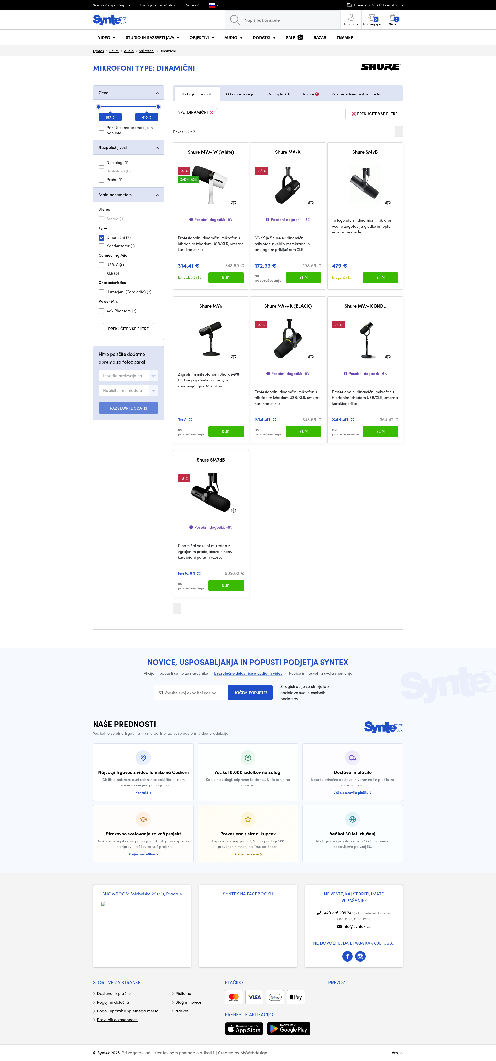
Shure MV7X (288, 152)
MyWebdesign (253, 1053)
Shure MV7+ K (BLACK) (288, 306)
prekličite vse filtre (128, 329)
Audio (129, 50)
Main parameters (115, 194)
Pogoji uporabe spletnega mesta (128, 1011)
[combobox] (128, 375)
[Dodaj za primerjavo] (233, 202)
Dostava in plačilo (114, 993)
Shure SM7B (365, 152)
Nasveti (182, 1011)
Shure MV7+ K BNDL (365, 306)
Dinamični (197, 112)
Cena (104, 92)
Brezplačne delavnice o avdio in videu (248, 673)
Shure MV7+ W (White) (211, 152)
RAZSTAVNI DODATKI (128, 408)
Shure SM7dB (211, 460)
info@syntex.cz (357, 926)
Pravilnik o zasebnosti (117, 1019)
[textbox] (122, 375)
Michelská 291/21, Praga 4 (156, 893)
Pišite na (192, 5)
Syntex (98, 50)
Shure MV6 (210, 306)
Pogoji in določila (113, 1002)
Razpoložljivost (113, 147)
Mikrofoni (146, 50)
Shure (114, 50)
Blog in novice (188, 1002)
